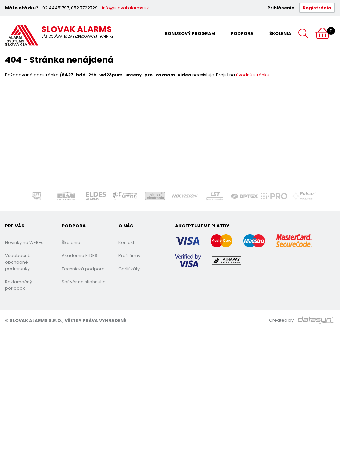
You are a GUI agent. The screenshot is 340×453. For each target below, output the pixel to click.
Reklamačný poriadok (18, 285)
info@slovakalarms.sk (125, 8)
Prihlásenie (280, 8)
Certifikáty (129, 269)
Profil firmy (129, 255)
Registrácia (317, 8)
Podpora (242, 34)
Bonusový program (190, 34)
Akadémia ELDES (79, 255)
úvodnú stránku (252, 75)
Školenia (280, 34)
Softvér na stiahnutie (84, 282)
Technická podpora (83, 269)
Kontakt (126, 242)
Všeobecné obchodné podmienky (18, 262)
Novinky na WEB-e (24, 242)
